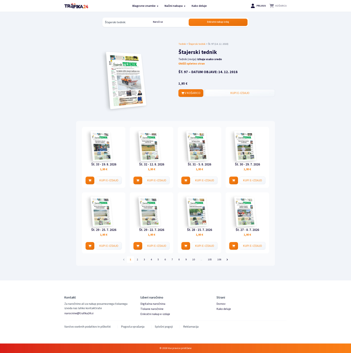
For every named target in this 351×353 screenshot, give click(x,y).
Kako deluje (199, 6)
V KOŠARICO (192, 93)
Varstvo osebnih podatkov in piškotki (87, 327)
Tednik (182, 44)
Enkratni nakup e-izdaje (155, 314)
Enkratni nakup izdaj (218, 22)
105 (210, 259)
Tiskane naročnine (151, 309)
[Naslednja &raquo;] (227, 259)
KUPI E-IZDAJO (239, 93)
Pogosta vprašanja (132, 327)
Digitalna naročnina (152, 304)
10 (193, 259)
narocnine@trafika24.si (78, 313)
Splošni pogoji (164, 327)
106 (219, 259)
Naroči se (158, 22)
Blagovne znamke (144, 6)
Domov (220, 304)
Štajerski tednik (196, 44)
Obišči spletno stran (191, 64)
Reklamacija (191, 327)
